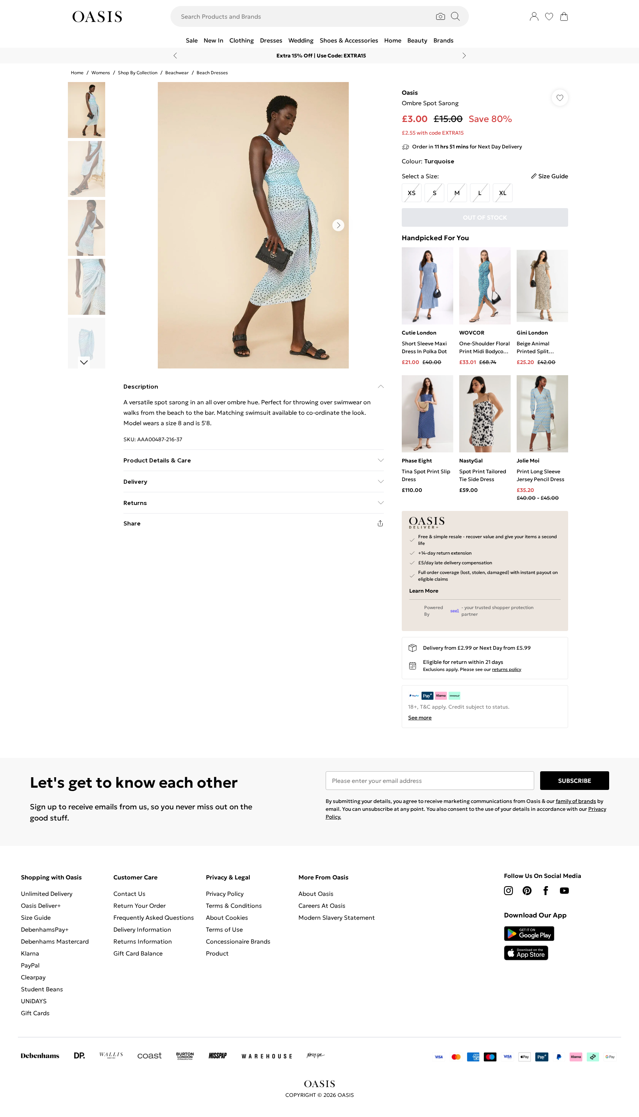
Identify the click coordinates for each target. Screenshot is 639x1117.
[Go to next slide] (338, 225)
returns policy (506, 669)
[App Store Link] (529, 943)
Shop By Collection (137, 72)
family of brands (576, 801)
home (77, 72)
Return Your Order (139, 905)
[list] (253, 225)
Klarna (30, 953)
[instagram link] (508, 890)
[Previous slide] (175, 56)
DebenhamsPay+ (45, 929)
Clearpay (33, 977)
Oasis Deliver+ (41, 905)
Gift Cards (35, 1013)
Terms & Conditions (234, 905)
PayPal (30, 965)
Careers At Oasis (321, 905)
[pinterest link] (527, 890)
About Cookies (227, 917)
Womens (100, 72)
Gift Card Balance (138, 953)
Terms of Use (224, 929)
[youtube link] (564, 890)
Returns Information (142, 941)
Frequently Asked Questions (153, 917)
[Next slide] (464, 56)
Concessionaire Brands (238, 941)
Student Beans (42, 989)
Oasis (410, 92)
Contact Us (129, 893)
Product (217, 953)
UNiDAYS (34, 1001)
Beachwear (177, 72)
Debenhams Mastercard (55, 941)
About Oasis (315, 893)
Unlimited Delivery (46, 893)
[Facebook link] (545, 890)
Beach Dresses (212, 72)
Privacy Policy (225, 893)
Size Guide (36, 917)
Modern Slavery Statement (336, 917)
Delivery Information (142, 929)
